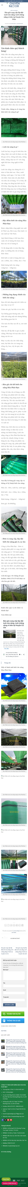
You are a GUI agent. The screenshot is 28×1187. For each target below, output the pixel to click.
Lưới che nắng (14, 10)
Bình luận (6, 969)
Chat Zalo (6, 1179)
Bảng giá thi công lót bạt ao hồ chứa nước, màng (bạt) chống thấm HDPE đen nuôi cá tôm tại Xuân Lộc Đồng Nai (16, 1041)
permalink (14, 932)
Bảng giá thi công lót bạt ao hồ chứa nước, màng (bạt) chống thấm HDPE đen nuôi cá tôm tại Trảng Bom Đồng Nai (15, 1055)
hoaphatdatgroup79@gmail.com (15, 1113)
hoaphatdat (20, 23)
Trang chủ (7, 663)
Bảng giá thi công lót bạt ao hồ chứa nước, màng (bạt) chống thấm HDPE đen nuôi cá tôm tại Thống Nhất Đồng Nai (16, 1063)
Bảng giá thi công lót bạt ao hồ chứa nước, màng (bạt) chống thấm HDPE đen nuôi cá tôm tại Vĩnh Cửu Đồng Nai (16, 1048)
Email (4, 990)
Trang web (6, 997)
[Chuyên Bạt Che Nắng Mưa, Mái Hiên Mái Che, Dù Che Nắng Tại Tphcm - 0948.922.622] (14, 5)
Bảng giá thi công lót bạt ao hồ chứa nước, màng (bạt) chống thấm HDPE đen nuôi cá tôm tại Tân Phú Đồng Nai (16, 1070)
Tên (4, 983)
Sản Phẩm (3, 1030)
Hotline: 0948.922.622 (9, 1183)
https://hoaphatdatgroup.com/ (16, 1116)
